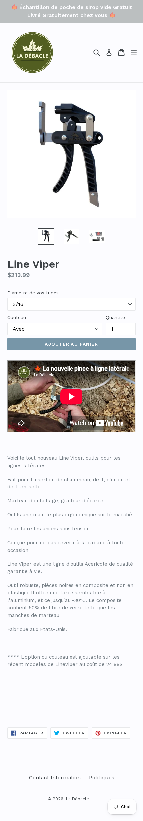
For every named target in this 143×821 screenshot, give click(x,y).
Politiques (101, 777)
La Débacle (77, 798)
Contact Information (55, 777)
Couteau (16, 317)
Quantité (115, 317)
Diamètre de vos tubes (33, 292)
